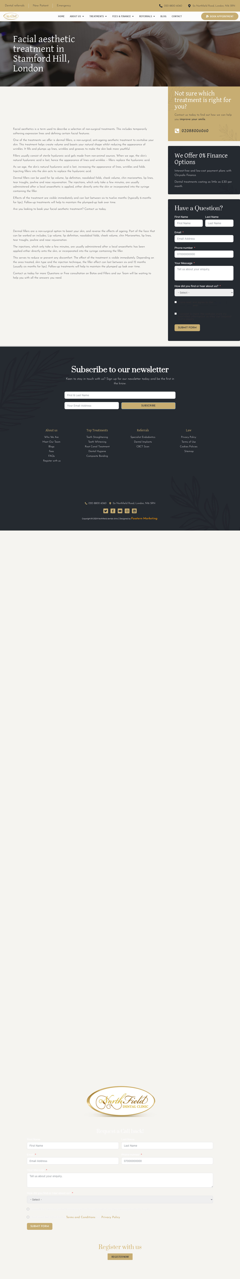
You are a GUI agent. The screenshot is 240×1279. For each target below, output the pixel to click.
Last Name (211, 216)
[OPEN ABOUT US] (83, 16)
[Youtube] (120, 511)
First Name (181, 216)
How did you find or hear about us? (196, 286)
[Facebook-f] (113, 511)
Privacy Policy (207, 305)
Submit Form (187, 327)
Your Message (183, 263)
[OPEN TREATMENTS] (106, 16)
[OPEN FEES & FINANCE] (133, 16)
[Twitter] (105, 511)
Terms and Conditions (80, 1217)
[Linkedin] (134, 511)
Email (178, 232)
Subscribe (148, 405)
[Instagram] (127, 511)
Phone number (184, 247)
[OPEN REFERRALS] (154, 16)
